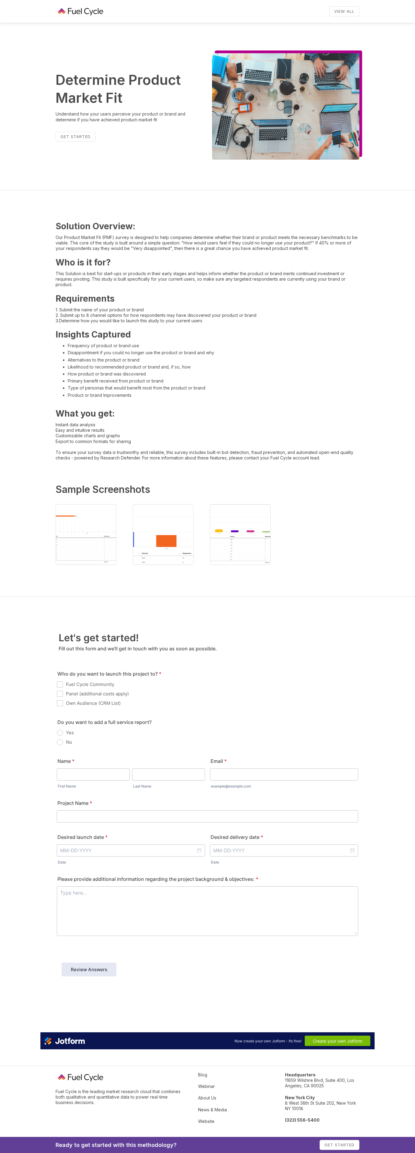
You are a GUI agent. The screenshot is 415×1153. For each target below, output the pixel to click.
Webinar (206, 1086)
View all (344, 11)
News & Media (212, 1109)
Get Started (75, 136)
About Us (207, 1097)
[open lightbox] (86, 534)
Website (206, 1121)
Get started (339, 1144)
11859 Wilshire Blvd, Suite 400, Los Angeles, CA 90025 (319, 1080)
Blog (202, 1074)
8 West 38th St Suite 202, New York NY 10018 (320, 1103)
